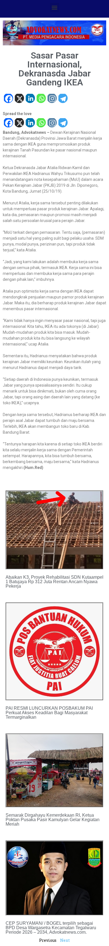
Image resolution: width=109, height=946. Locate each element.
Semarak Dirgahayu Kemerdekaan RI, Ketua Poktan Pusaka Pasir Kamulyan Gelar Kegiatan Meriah (52, 819)
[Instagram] (52, 99)
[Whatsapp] (41, 99)
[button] (54, 7)
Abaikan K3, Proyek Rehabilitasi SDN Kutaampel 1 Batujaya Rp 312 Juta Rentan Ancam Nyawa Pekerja (54, 581)
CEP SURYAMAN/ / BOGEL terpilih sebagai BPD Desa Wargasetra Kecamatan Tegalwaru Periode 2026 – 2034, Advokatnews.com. (51, 928)
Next (65, 940)
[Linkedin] (30, 99)
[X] (19, 99)
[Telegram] (63, 99)
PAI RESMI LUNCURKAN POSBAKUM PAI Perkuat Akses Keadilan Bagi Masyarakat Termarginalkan (49, 713)
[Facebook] (8, 99)
